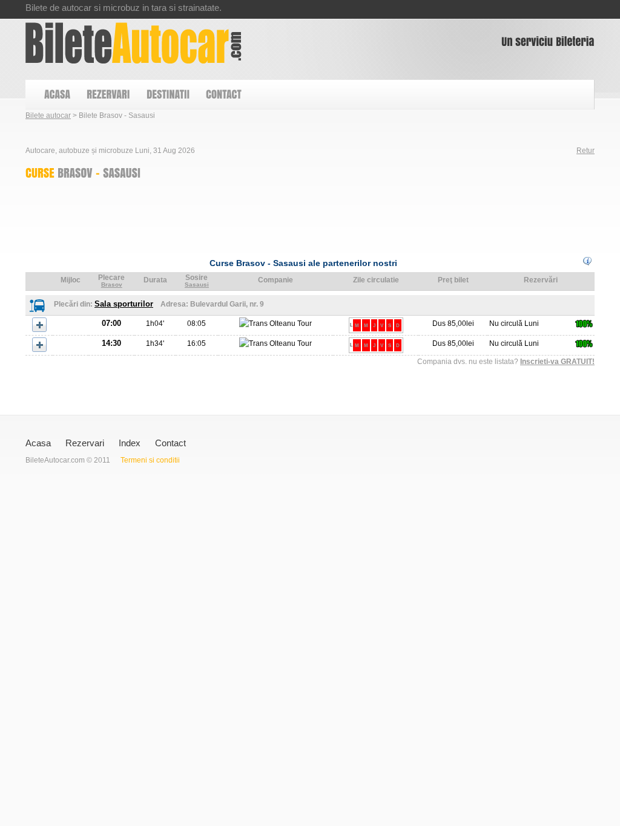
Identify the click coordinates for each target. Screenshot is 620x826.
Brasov (111, 284)
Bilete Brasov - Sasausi (133, 42)
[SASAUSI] (121, 172)
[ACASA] (56, 94)
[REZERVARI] (108, 94)
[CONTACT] (223, 94)
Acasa (38, 443)
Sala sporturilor (123, 303)
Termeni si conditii (150, 460)
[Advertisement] (245, 215)
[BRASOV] (75, 172)
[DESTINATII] (167, 94)
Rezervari (84, 443)
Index (129, 443)
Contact (170, 443)
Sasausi (197, 284)
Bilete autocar (48, 115)
